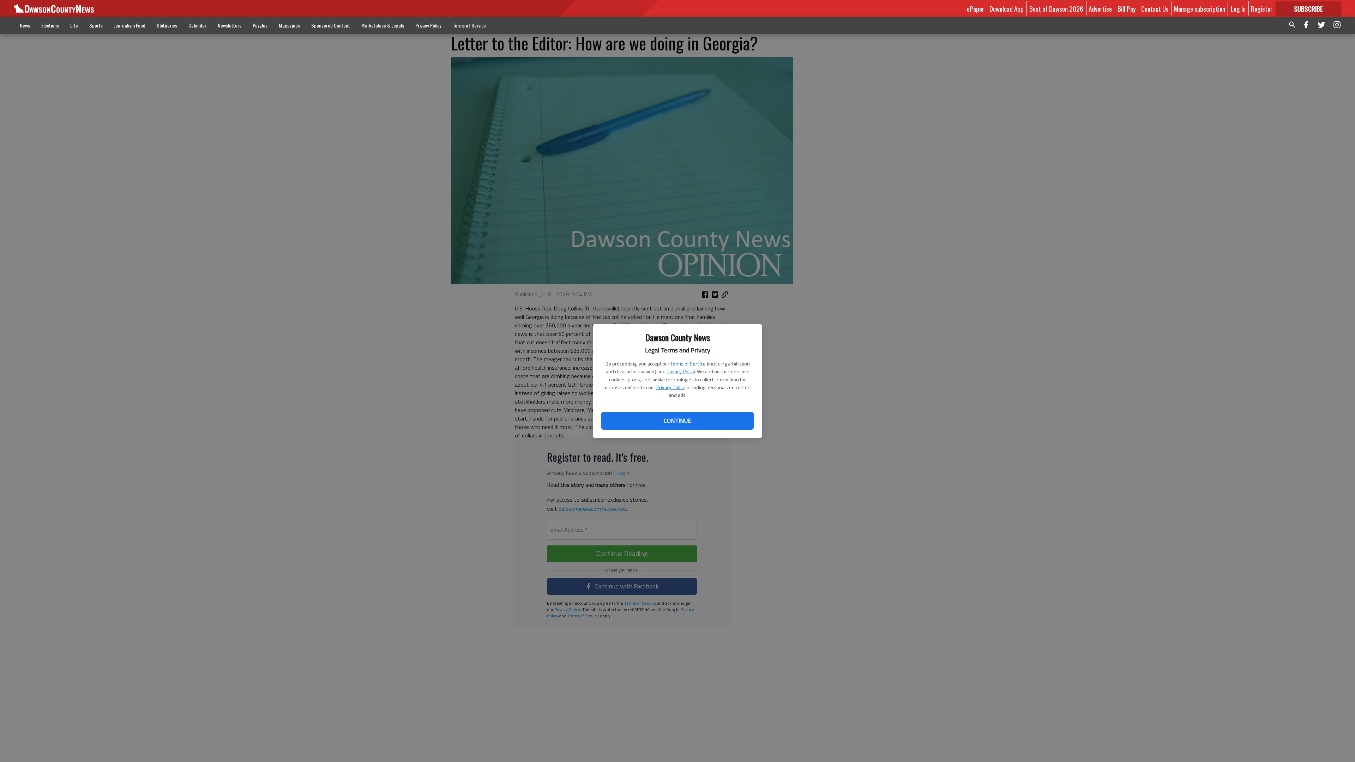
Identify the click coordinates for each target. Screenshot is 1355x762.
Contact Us (1155, 8)
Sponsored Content (330, 25)
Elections (50, 25)
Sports (96, 25)
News (25, 25)
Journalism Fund (129, 25)
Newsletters (229, 25)
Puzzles (260, 25)
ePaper (975, 8)
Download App (1006, 8)
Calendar (197, 25)
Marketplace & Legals (382, 25)
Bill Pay (1127, 8)
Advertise (1100, 8)
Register (1261, 8)
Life (74, 25)
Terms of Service (688, 363)
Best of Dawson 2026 (1056, 8)
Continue (677, 420)
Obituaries (167, 25)
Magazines (289, 25)
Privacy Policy (681, 371)
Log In (1238, 8)
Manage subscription (1199, 8)
